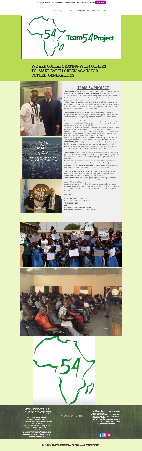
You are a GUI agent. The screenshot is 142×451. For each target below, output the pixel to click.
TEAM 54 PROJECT (71, 416)
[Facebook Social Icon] (100, 435)
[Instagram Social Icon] (108, 435)
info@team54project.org (40, 432)
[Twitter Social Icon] (104, 435)
